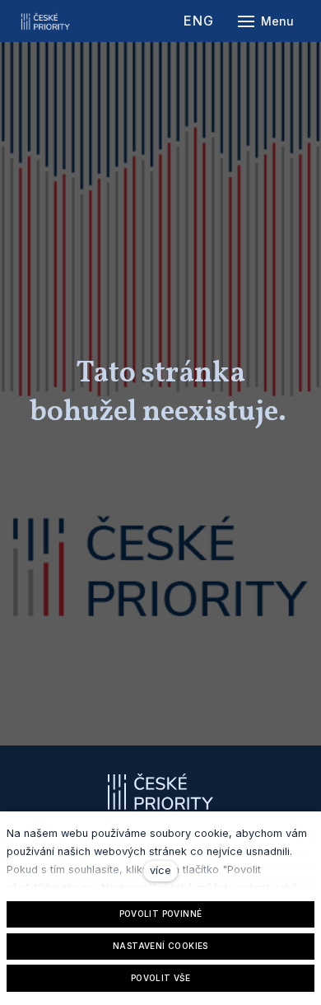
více (160, 870)
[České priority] (46, 21)
